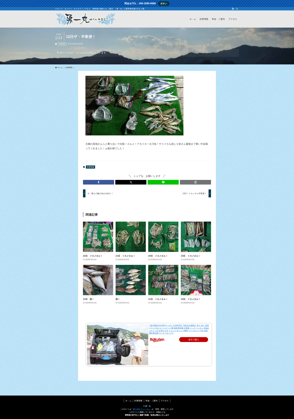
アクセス (165, 401)
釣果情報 (62, 44)
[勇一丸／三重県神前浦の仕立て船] (85, 19)
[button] (98, 182)
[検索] (237, 8)
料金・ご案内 (152, 401)
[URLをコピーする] (195, 182)
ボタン (163, 3)
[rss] (233, 8)
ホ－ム (128, 401)
